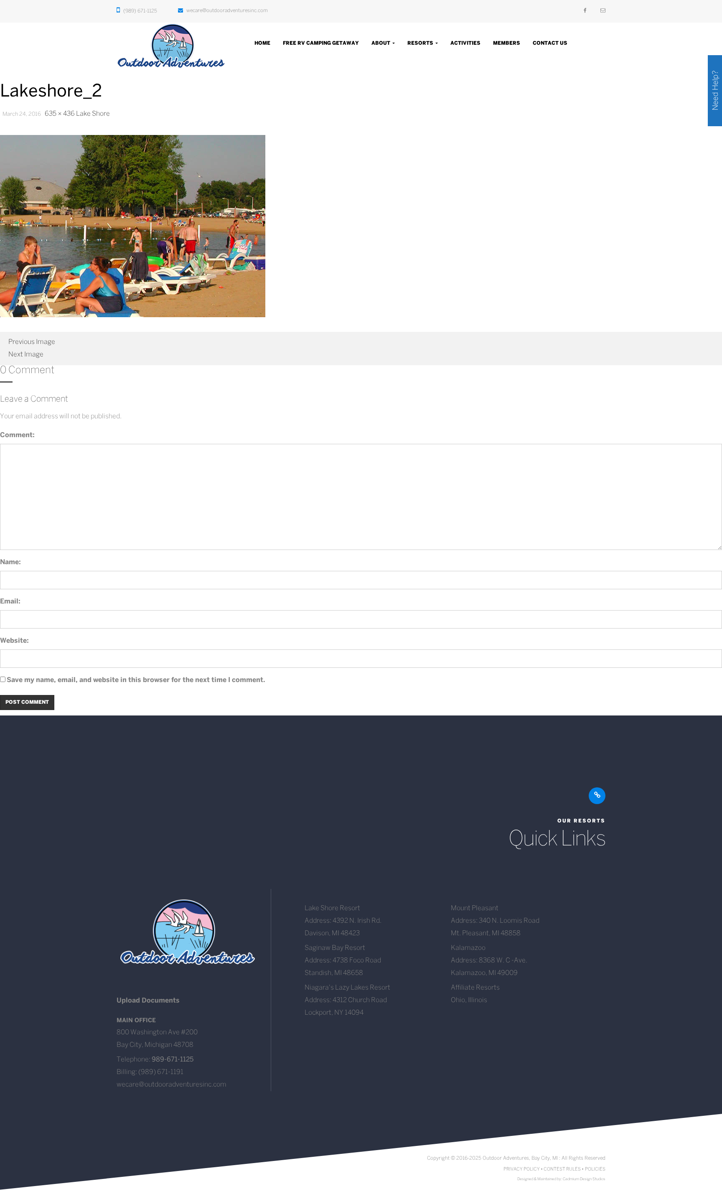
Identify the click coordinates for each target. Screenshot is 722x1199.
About (381, 43)
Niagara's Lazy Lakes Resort (347, 988)
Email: (10, 601)
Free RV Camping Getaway (321, 43)
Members (506, 43)
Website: (14, 641)
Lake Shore (93, 114)
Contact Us (550, 43)
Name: (10, 562)
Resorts (421, 43)
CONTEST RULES (562, 1169)
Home (262, 43)
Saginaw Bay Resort (335, 948)
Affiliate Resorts (475, 988)
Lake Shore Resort (332, 908)
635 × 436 (60, 114)
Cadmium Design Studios (584, 1179)
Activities (465, 43)
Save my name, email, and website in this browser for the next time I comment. (136, 680)
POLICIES (595, 1169)
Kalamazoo (468, 948)
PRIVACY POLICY (521, 1169)
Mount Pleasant (474, 908)
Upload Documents (148, 1001)
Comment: (17, 435)
